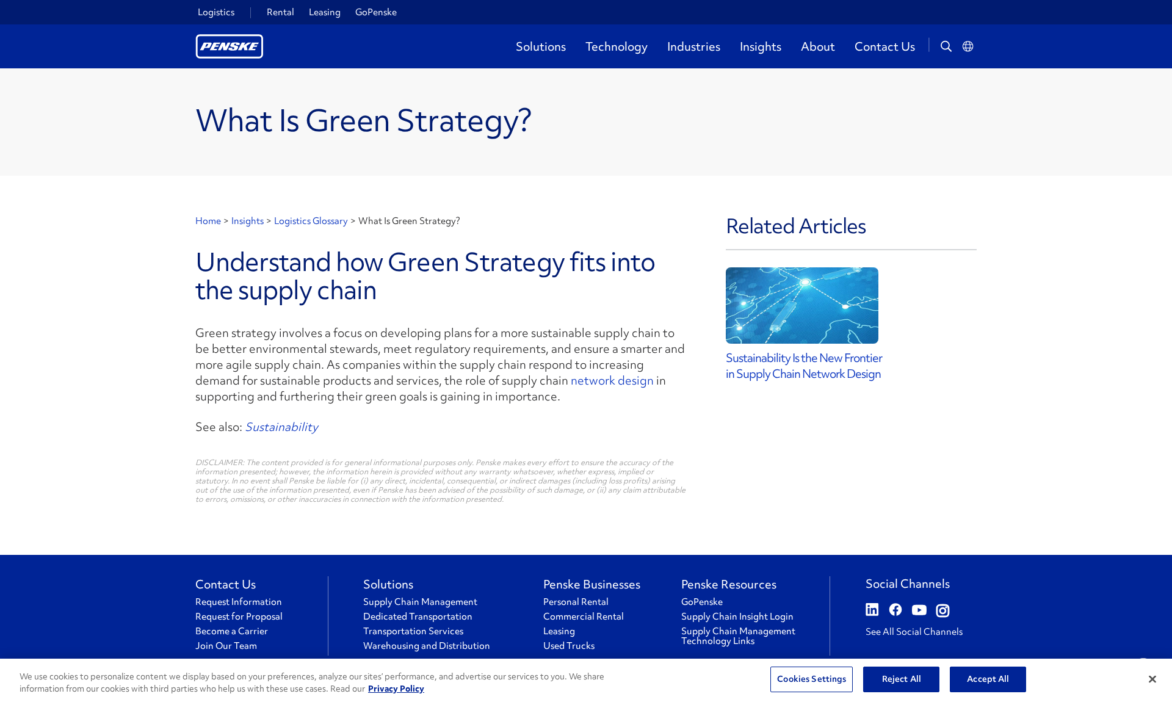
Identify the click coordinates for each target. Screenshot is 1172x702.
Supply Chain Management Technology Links (738, 636)
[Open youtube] (919, 611)
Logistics (216, 12)
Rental (280, 12)
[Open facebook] (895, 611)
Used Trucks (569, 646)
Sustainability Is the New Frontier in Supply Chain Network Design (804, 366)
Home (208, 221)
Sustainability (281, 427)
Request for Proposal (239, 616)
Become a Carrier (231, 631)
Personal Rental (576, 602)
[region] (586, 680)
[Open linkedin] (872, 611)
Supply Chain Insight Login (737, 616)
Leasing (325, 12)
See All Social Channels (914, 632)
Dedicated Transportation (417, 616)
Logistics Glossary (311, 221)
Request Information (238, 602)
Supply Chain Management (420, 602)
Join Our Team (226, 646)
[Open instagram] (942, 611)
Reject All (901, 678)
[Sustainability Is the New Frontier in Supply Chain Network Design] (851, 305)
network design (612, 380)
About (818, 46)
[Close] (1152, 678)
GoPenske (376, 12)
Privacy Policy (396, 688)
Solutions (541, 46)
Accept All (988, 678)
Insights (760, 46)
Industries (693, 46)
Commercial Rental (583, 616)
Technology (616, 46)
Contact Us (885, 46)
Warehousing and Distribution (426, 646)
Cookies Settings (811, 678)
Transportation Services (413, 631)
